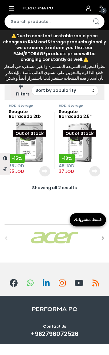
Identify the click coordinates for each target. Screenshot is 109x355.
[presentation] (102, 238)
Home (11, 45)
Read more (44, 171)
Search (96, 21)
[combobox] (46, 21)
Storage (25, 105)
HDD (13, 105)
